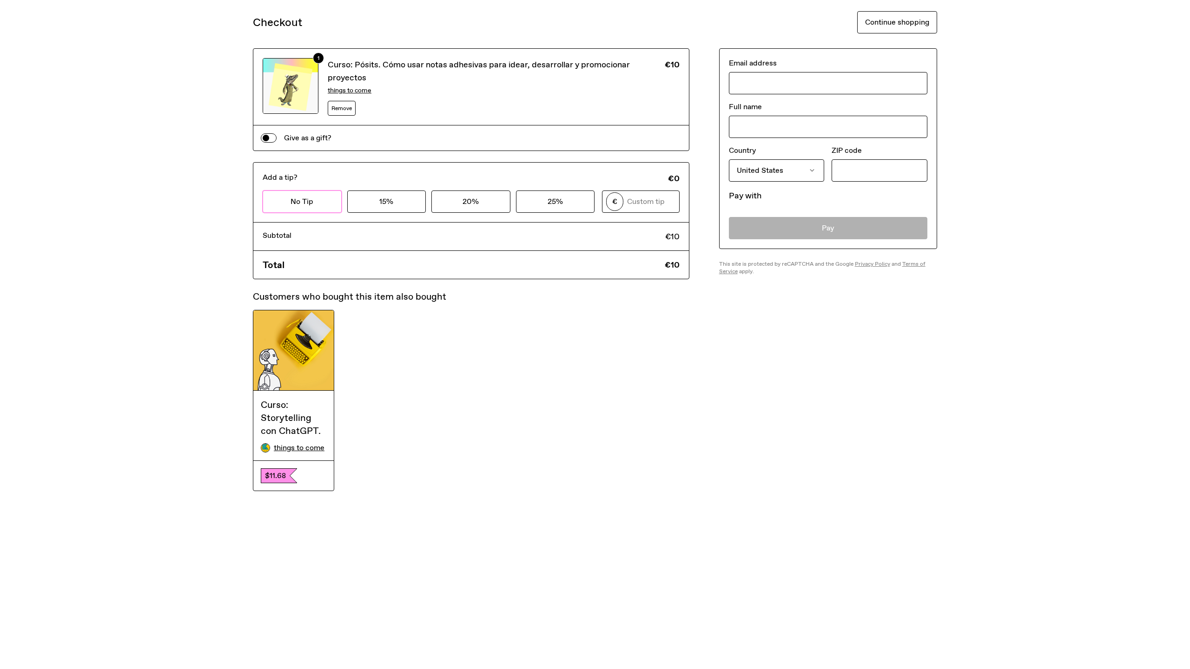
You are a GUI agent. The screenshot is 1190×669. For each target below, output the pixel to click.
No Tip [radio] (302, 201)
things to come (349, 90)
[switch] (269, 138)
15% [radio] (386, 201)
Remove (341, 108)
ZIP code (847, 150)
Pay (828, 227)
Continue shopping (897, 22)
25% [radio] (555, 201)
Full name (745, 106)
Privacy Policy (872, 264)
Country (742, 150)
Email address (753, 63)
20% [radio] (471, 201)
